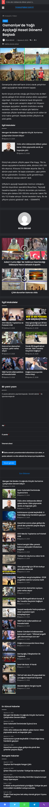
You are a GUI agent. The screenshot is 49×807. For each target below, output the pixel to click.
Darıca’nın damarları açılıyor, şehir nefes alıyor (11, 348)
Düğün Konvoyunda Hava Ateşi (33, 373)
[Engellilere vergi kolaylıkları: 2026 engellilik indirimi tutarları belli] (9, 580)
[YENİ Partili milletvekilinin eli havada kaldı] (13, 363)
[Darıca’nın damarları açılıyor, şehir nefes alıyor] (13, 338)
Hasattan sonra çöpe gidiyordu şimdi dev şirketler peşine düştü (31, 524)
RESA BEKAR (10, 40)
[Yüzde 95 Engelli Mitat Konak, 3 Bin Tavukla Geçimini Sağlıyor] (36, 338)
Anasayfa (7, 16)
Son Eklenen (24, 473)
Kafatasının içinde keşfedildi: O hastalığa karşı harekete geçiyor (31, 513)
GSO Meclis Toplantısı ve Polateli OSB (12, 324)
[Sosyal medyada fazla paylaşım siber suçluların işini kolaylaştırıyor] (9, 612)
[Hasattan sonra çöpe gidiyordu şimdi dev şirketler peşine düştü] (9, 526)
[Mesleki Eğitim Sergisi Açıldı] (9, 689)
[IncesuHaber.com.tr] (24, 7)
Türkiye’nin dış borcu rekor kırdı (30, 556)
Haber (14, 16)
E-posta (5, 434)
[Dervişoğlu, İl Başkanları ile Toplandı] (9, 657)
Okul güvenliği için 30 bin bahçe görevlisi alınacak (36, 324)
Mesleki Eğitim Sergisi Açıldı (29, 686)
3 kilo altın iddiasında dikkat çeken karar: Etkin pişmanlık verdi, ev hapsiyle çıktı (32, 147)
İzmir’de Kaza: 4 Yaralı (27, 664)
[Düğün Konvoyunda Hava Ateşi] (36, 363)
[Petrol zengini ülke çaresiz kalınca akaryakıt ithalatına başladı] (9, 547)
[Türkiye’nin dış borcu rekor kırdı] (9, 559)
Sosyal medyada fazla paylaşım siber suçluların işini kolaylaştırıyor (31, 612)
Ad (3, 425)
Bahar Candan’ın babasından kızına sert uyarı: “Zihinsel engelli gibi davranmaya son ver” (31, 634)
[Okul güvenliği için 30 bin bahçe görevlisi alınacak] (36, 314)
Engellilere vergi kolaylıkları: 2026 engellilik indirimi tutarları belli (31, 578)
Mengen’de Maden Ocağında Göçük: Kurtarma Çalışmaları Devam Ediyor (22, 482)
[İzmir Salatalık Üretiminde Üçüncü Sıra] (9, 493)
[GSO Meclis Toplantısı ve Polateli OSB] (13, 314)
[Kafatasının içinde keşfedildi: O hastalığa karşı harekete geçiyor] (9, 515)
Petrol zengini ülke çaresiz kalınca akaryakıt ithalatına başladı (29, 547)
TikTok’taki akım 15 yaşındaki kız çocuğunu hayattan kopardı (31, 676)
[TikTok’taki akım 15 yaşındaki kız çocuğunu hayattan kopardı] (9, 678)
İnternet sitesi (7, 443)
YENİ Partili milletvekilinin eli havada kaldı (12, 373)
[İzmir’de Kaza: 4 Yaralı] (9, 667)
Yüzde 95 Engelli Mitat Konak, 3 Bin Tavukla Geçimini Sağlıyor (34, 348)
